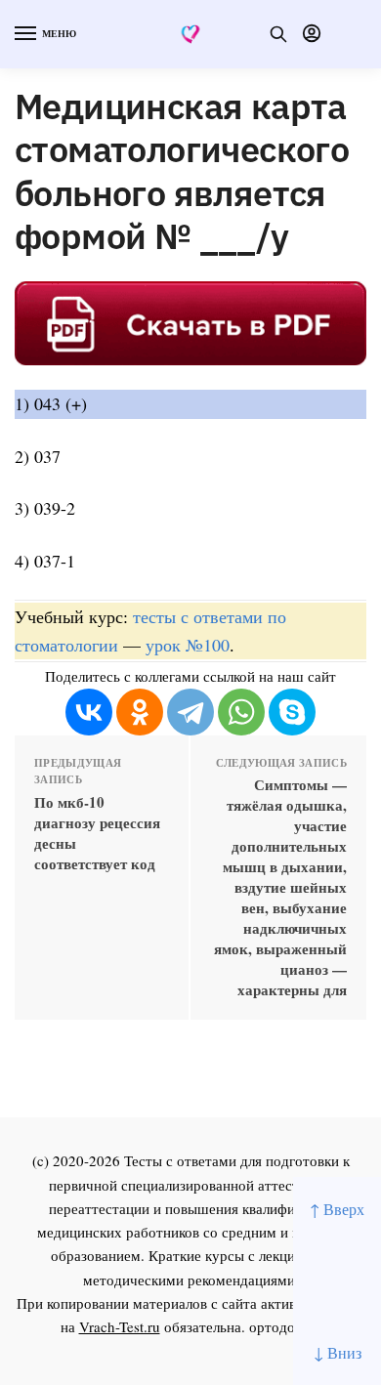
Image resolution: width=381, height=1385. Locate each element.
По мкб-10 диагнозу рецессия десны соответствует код (97, 833)
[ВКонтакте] (88, 712)
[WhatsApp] (241, 712)
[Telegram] (190, 712)
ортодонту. (285, 1326)
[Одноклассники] (139, 712)
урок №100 (188, 644)
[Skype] (292, 712)
